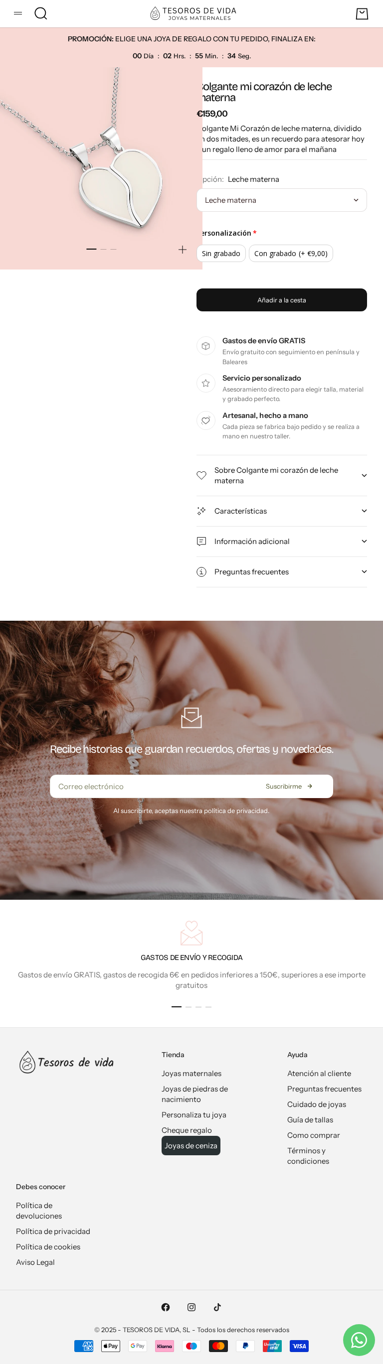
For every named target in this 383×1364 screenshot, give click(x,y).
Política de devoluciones (39, 1211)
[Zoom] (182, 250)
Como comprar (313, 1135)
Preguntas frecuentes (324, 1088)
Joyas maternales (191, 1073)
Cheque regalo (187, 1130)
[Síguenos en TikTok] (217, 1307)
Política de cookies (48, 1246)
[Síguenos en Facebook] (166, 1307)
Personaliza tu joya (194, 1114)
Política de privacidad (53, 1231)
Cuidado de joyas (316, 1104)
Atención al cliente (319, 1073)
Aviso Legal (35, 1262)
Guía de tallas (310, 1119)
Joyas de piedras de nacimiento (195, 1094)
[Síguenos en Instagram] (191, 1307)
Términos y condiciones (308, 1156)
